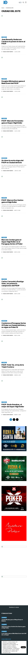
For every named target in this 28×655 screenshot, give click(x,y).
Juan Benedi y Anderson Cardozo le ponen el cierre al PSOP (13, 41)
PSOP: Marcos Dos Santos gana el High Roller (12, 201)
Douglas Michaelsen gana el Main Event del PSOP (13, 82)
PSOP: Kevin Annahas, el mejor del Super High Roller (12, 405)
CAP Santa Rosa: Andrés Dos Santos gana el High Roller (13, 627)
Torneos (4, 37)
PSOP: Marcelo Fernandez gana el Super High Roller (12, 122)
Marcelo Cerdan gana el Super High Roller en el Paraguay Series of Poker (12, 242)
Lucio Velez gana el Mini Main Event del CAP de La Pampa (13, 634)
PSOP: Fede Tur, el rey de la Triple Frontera (12, 366)
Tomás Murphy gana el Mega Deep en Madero (12, 620)
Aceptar (23, 647)
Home (2, 7)
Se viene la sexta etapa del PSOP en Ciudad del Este (12, 161)
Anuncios (4, 158)
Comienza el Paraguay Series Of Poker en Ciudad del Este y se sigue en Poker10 (13, 325)
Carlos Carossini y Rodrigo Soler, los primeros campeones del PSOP (12, 283)
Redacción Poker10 (8, 51)
